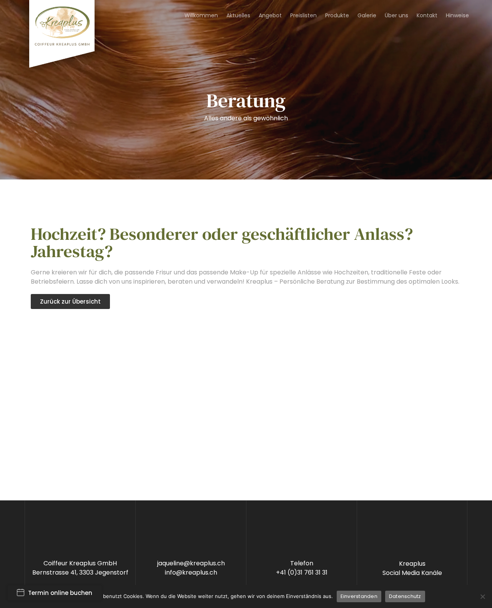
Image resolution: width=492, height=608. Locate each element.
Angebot (270, 15)
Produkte (337, 15)
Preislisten (303, 15)
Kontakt (427, 15)
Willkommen (201, 15)
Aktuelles (238, 15)
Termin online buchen (60, 593)
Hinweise (457, 15)
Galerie (366, 15)
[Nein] (482, 596)
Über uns (396, 15)
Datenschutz (405, 596)
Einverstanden (359, 596)
